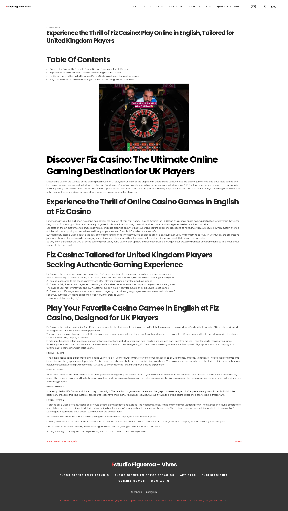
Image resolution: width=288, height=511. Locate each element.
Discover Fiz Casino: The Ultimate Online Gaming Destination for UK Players (89, 69)
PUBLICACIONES (215, 475)
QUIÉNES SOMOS (131, 481)
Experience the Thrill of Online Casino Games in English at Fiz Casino (85, 72)
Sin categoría (70, 441)
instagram (151, 492)
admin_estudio (53, 441)
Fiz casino (131, 431)
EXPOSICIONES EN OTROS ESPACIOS (144, 475)
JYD (226, 500)
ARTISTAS (188, 475)
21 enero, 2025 (53, 27)
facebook (136, 492)
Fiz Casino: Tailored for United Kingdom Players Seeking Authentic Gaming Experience (94, 76)
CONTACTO (160, 481)
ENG (273, 6)
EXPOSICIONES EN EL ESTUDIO (84, 475)
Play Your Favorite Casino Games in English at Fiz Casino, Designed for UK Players (92, 79)
